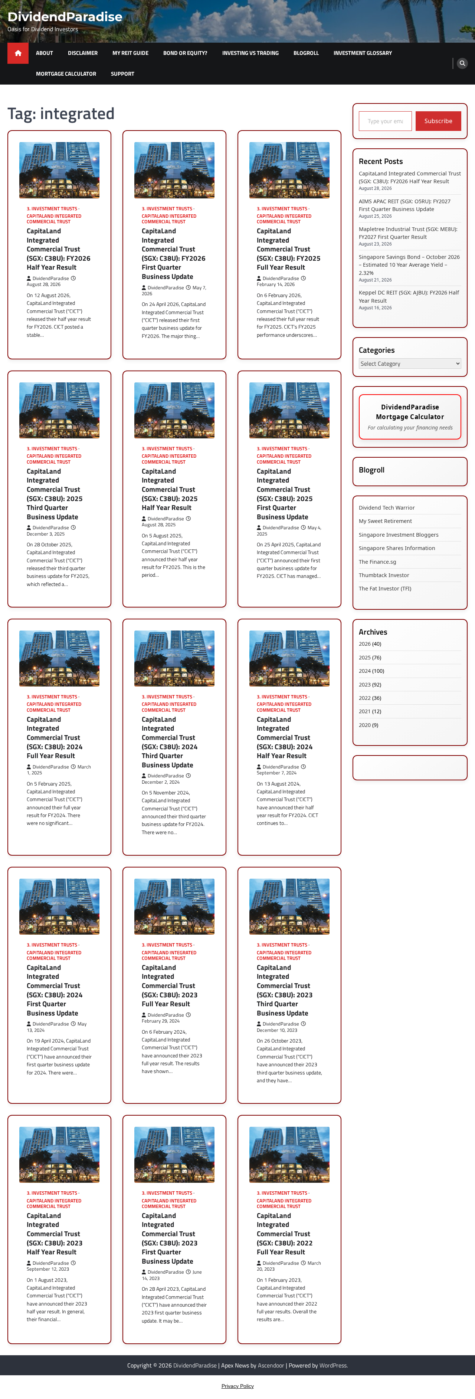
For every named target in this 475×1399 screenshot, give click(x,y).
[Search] (462, 63)
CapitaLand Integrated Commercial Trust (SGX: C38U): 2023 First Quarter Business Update (170, 1238)
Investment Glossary (363, 53)
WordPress (333, 1365)
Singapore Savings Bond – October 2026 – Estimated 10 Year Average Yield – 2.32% (409, 264)
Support (122, 73)
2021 (365, 711)
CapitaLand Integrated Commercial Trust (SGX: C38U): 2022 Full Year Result (285, 1234)
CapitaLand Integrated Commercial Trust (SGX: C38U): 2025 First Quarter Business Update (285, 494)
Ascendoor (271, 1365)
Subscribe (438, 121)
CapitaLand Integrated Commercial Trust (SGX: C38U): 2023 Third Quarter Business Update (285, 990)
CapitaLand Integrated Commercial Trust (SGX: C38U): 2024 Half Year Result (285, 737)
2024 (365, 670)
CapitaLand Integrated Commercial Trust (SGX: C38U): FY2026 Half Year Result (59, 249)
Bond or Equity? (185, 53)
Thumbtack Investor (384, 574)
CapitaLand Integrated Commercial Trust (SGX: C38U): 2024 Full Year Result (55, 737)
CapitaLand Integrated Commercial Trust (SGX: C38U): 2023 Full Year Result (170, 985)
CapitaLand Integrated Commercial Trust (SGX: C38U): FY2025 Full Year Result (289, 249)
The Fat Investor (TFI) (385, 588)
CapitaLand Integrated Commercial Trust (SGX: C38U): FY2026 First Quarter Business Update (174, 253)
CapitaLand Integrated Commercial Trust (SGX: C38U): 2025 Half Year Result (170, 489)
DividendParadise (64, 16)
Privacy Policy (238, 1386)
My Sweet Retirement (385, 520)
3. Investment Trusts (52, 208)
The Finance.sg (377, 561)
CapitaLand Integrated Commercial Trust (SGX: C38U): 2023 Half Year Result (55, 1234)
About (44, 53)
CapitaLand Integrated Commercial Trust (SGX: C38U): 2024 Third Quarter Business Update (170, 742)
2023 (365, 684)
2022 (365, 697)
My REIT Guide (130, 53)
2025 (365, 657)
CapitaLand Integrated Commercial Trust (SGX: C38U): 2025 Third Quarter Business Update (55, 494)
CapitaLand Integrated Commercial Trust (54, 218)
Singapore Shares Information (397, 548)
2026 (365, 643)
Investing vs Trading (250, 53)
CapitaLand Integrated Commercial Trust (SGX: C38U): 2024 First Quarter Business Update (55, 990)
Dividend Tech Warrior (387, 507)
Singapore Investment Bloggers (399, 534)
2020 (365, 724)
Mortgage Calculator (66, 73)
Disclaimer (83, 53)
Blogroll (306, 53)
